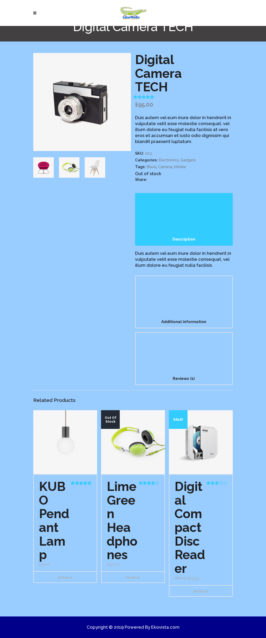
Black (151, 167)
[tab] (184, 219)
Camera (165, 167)
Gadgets (188, 160)
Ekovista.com (165, 627)
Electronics (168, 160)
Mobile (180, 167)
